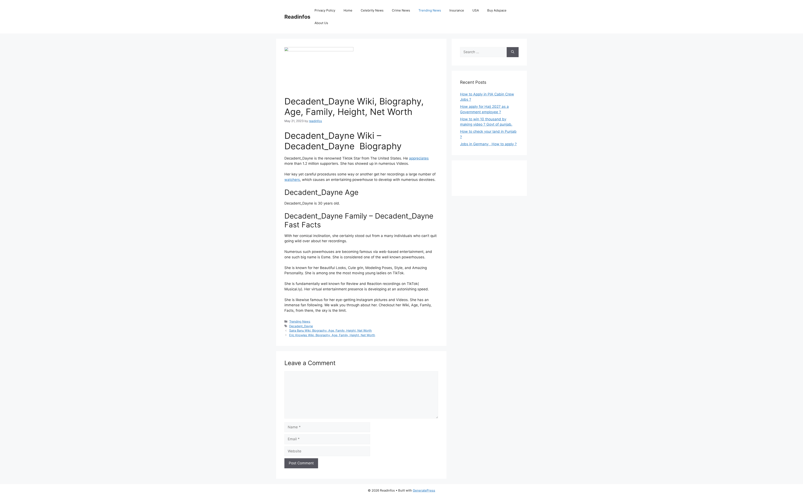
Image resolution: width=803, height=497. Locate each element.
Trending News (429, 10)
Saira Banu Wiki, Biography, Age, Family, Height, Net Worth (330, 330)
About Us (321, 23)
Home (348, 10)
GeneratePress (424, 490)
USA (475, 10)
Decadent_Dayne (301, 326)
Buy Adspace (496, 10)
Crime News (401, 10)
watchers (292, 180)
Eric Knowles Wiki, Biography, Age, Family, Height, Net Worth (332, 335)
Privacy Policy (325, 10)
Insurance (456, 10)
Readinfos (297, 17)
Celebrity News (372, 10)
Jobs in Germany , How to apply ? (488, 144)
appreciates (419, 158)
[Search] (513, 52)
